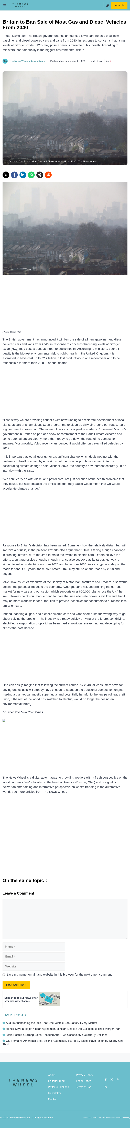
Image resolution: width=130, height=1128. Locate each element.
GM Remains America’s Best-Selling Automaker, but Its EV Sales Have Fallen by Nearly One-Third (63, 1042)
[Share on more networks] (39, 175)
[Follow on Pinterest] (117, 1079)
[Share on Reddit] (48, 175)
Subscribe (119, 5)
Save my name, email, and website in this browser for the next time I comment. (59, 974)
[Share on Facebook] (14, 175)
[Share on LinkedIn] (22, 175)
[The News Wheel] (20, 5)
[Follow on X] (111, 1079)
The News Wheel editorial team (27, 61)
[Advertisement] (65, 303)
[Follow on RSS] (105, 1086)
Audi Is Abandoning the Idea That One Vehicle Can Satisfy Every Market (51, 1023)
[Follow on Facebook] (105, 1079)
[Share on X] (6, 175)
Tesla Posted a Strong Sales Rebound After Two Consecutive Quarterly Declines (56, 1035)
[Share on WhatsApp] (31, 175)
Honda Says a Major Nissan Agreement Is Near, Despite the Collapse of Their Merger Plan (63, 1028)
